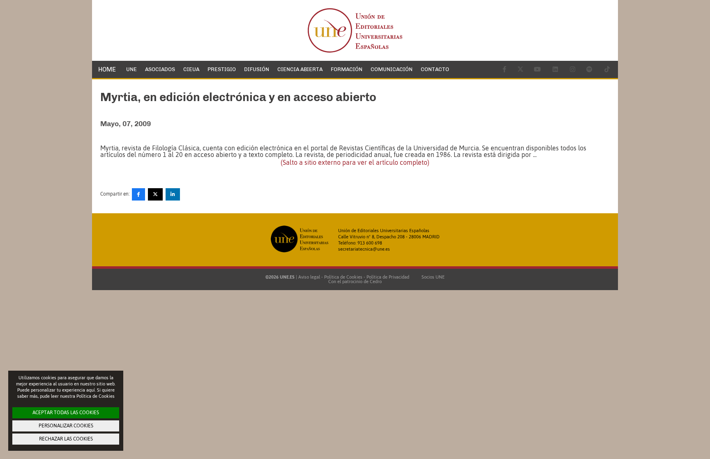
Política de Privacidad (388, 276)
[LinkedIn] (172, 194)
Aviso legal (309, 276)
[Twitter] (155, 194)
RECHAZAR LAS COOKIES (66, 439)
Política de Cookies (343, 276)
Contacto (435, 69)
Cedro (376, 281)
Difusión (256, 69)
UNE (131, 69)
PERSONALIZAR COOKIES (66, 426)
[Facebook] (138, 194)
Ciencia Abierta (300, 69)
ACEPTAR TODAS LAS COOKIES (65, 412)
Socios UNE (432, 276)
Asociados (160, 69)
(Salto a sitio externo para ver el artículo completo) (355, 162)
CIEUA (191, 69)
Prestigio (221, 69)
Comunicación (392, 69)
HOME (107, 69)
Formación (346, 69)
